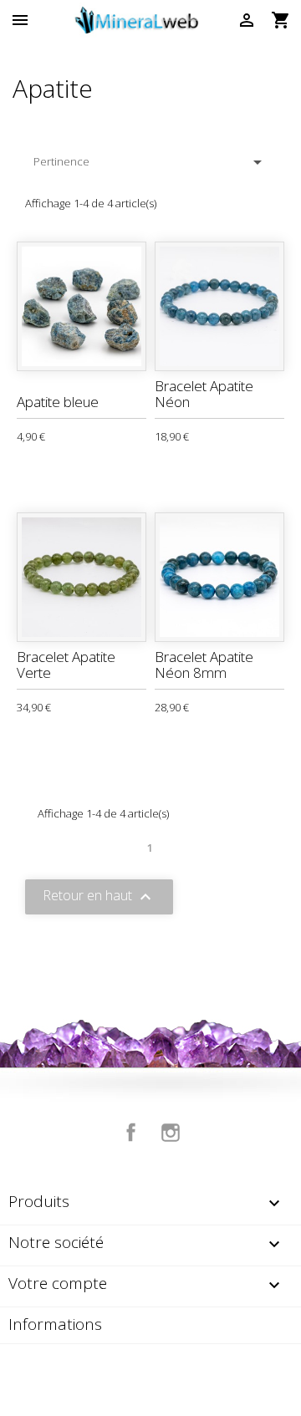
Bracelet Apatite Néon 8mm (204, 664)
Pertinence (150, 162)
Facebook (131, 1132)
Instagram (170, 1132)
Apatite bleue (58, 401)
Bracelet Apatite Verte (66, 664)
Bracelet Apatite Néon (204, 393)
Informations (55, 1324)
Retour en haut (99, 896)
